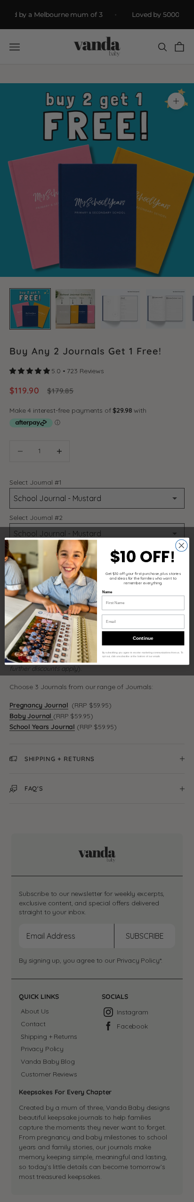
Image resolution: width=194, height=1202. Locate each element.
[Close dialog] (181, 545)
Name (107, 592)
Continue (143, 638)
